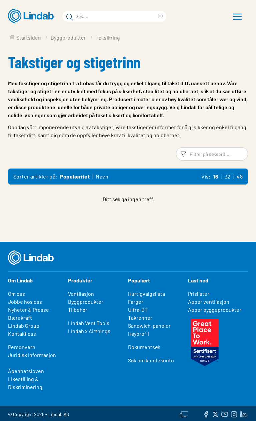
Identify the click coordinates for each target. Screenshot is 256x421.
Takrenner (140, 317)
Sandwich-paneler (149, 325)
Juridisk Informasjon (32, 355)
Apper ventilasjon (208, 301)
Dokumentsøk (144, 347)
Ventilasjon (81, 293)
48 (240, 176)
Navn (102, 176)
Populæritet (75, 176)
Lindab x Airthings (89, 331)
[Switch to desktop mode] (184, 413)
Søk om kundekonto (151, 360)
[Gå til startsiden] (32, 16)
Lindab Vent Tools (88, 323)
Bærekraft (20, 317)
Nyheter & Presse (28, 309)
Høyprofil (138, 333)
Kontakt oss (22, 333)
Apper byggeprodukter (214, 309)
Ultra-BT (138, 309)
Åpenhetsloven (26, 371)
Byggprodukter (85, 301)
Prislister (198, 293)
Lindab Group (23, 325)
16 (216, 176)
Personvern (21, 347)
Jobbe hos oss (25, 301)
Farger (135, 301)
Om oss (16, 293)
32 (228, 176)
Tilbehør (77, 309)
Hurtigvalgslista (146, 293)
